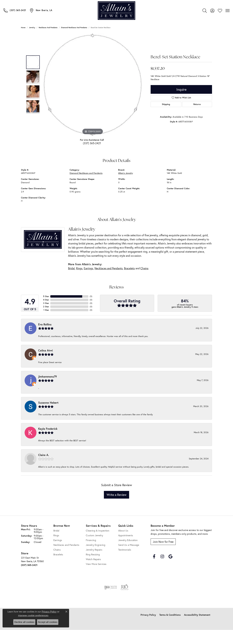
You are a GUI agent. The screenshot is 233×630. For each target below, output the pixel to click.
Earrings (88, 268)
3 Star (46, 303)
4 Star (46, 299)
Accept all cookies (47, 622)
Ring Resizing (93, 554)
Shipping (166, 104)
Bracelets (129, 268)
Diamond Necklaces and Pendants (74, 27)
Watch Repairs (93, 559)
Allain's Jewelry (125, 173)
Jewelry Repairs (94, 549)
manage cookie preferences (33, 615)
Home (23, 27)
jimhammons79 (47, 376)
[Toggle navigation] (227, 10)
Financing (91, 540)
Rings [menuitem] (56, 535)
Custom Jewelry (94, 535)
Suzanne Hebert (48, 402)
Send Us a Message (128, 544)
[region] (92, 84)
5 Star (46, 296)
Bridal (71, 268)
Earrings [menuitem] (57, 540)
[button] (204, 10)
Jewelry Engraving (95, 544)
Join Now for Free (163, 541)
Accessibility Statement (197, 614)
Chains (144, 268)
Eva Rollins (45, 324)
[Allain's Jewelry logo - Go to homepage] (116, 10)
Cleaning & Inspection (97, 530)
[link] (14, 10)
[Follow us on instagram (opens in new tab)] (162, 556)
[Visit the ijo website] (110, 587)
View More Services (96, 564)
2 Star (46, 306)
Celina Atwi (45, 350)
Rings (79, 268)
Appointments (125, 535)
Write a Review (116, 495)
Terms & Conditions (170, 614)
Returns (197, 104)
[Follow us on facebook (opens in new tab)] (154, 556)
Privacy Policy (148, 614)
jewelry (32, 27)
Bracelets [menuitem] (58, 554)
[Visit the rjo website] (124, 587)
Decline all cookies (24, 622)
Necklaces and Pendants (48, 27)
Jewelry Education (128, 540)
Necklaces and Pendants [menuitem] (66, 544)
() (91, 296)
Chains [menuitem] (57, 549)
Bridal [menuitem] (56, 530)
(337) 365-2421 (92, 143)
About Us (123, 530)
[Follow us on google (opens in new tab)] (170, 556)
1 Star (46, 310)
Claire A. (43, 455)
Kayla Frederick (47, 428)
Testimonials (124, 549)
